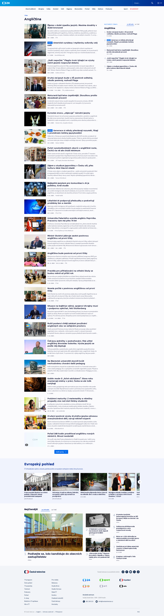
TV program (28, 580)
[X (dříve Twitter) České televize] (134, 571)
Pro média (55, 580)
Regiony (69, 9)
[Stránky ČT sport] (105, 580)
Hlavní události (31, 9)
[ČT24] (6, 3)
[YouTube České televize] (130, 571)
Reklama (54, 583)
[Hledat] (152, 3)
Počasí (87, 9)
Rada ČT (54, 592)
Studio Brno (55, 586)
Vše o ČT (27, 604)
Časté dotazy (56, 601)
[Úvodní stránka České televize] (35, 571)
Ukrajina (41, 9)
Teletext (27, 589)
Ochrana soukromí (48, 612)
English (38, 612)
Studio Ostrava (56, 589)
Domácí (55, 9)
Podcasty (109, 9)
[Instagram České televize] (123, 571)
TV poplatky (28, 586)
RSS (138, 612)
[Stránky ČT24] (86, 580)
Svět (62, 9)
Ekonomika (78, 9)
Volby (48, 9)
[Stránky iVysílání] (125, 580)
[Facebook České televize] (126, 571)
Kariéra (54, 595)
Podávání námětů (57, 598)
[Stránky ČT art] (103, 586)
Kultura (100, 9)
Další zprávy (60, 452)
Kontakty (55, 604)
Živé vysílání (28, 583)
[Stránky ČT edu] (123, 586)
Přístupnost (58, 612)
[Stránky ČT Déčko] (86, 586)
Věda (93, 9)
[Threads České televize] (138, 571)
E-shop (26, 598)
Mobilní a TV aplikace (31, 601)
